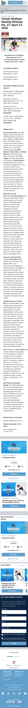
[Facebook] (3, 693)
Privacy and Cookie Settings (14, 689)
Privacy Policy (14, 685)
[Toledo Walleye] (3, 2)
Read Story (14, 506)
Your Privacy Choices (14, 687)
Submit (14, 643)
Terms (21, 685)
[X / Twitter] (14, 693)
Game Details (15, 478)
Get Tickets (14, 2)
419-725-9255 (6, 679)
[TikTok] (19, 693)
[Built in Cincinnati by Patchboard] (14, 701)
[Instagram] (8, 693)
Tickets (15, 474)
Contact (7, 685)
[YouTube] (25, 693)
